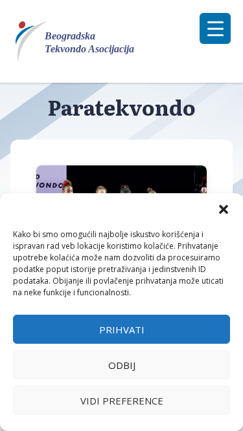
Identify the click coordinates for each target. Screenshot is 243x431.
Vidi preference (121, 400)
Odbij (121, 365)
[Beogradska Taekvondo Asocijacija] (83, 41)
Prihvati (122, 329)
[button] (223, 209)
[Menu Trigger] (215, 28)
